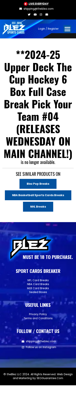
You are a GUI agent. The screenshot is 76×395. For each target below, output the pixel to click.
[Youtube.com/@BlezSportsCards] (35, 14)
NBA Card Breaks (38, 284)
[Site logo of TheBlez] (14, 27)
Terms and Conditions (38, 318)
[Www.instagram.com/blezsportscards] (41, 14)
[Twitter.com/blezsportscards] (29, 14)
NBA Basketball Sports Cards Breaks (38, 195)
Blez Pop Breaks (38, 184)
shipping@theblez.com (41, 341)
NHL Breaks (38, 207)
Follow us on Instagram (41, 347)
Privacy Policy (38, 314)
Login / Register (48, 29)
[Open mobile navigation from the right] (67, 29)
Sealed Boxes (38, 292)
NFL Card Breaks (38, 280)
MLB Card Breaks (38, 288)
